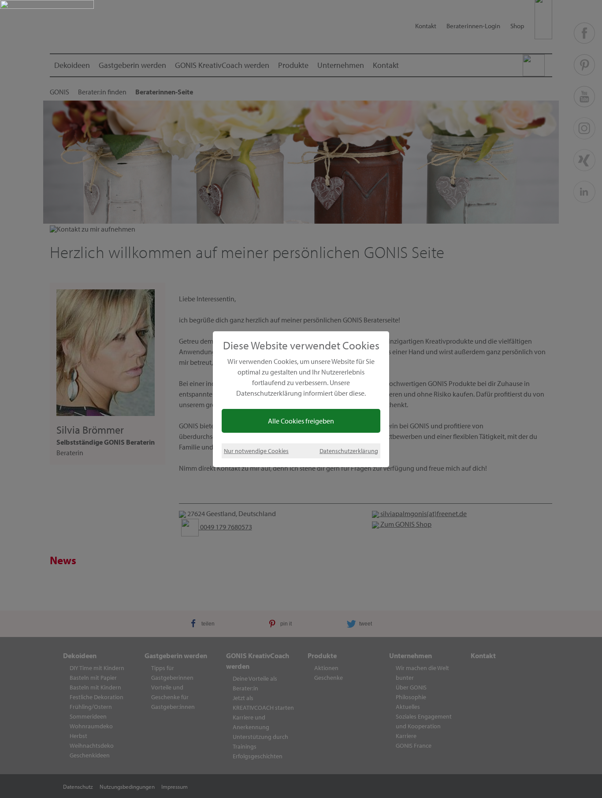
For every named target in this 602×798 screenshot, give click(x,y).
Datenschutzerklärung (349, 450)
